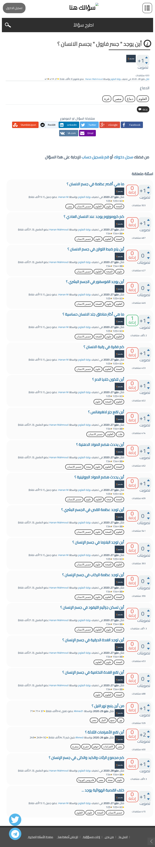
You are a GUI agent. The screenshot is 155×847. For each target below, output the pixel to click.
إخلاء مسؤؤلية (91, 837)
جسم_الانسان (84, 206)
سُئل (147, 79)
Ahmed (79, 737)
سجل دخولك (123, 156)
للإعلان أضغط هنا (68, 837)
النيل (103, 720)
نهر (120, 720)
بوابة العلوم (116, 79)
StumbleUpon (28, 124)
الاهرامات (108, 746)
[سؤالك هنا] (77, 7)
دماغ (130, 99)
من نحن (109, 837)
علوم (108, 206)
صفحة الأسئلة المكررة (40, 837)
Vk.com (72, 133)
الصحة (119, 206)
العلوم (143, 99)
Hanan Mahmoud (58, 229)
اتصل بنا (123, 837)
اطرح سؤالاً (83, 25)
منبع (112, 720)
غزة (106, 99)
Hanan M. (63, 196)
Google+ (113, 124)
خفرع (86, 746)
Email (90, 133)
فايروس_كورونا (86, 780)
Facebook (134, 124)
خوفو (96, 746)
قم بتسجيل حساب (95, 156)
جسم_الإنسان (74, 466)
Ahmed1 (78, 711)
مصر (118, 99)
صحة (88, 466)
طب (120, 434)
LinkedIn (72, 124)
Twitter (92, 124)
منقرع (75, 746)
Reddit (51, 124)
